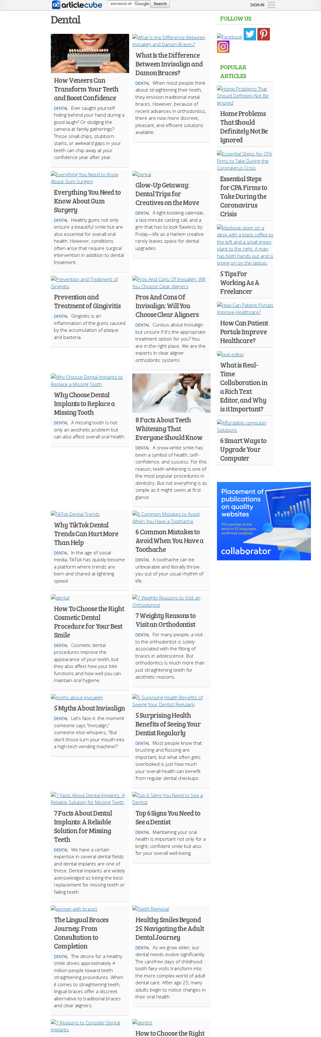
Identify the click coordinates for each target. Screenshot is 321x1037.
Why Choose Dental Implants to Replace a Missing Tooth (84, 403)
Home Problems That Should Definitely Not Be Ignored (244, 126)
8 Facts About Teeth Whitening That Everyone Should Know (169, 428)
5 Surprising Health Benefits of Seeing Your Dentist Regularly (168, 723)
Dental (61, 108)
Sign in (257, 5)
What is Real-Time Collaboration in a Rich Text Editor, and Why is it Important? (243, 386)
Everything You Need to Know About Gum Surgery (87, 200)
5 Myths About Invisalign (89, 707)
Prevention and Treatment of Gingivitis (87, 301)
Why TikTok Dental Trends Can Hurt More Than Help (86, 533)
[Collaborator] (264, 556)
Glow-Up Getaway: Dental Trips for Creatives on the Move (167, 193)
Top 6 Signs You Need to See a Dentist (167, 817)
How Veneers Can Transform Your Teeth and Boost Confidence (86, 88)
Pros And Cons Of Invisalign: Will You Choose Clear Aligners (167, 305)
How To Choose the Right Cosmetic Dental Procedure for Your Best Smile (89, 621)
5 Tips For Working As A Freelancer (239, 282)
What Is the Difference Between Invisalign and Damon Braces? (169, 63)
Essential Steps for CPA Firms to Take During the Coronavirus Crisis (243, 196)
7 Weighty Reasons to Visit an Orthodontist (165, 620)
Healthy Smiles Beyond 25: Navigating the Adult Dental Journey (169, 928)
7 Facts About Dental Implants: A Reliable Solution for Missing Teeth (83, 826)
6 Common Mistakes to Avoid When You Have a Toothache (169, 540)
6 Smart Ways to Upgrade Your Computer (243, 449)
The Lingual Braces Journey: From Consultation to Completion (81, 932)
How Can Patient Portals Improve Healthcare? (244, 331)
